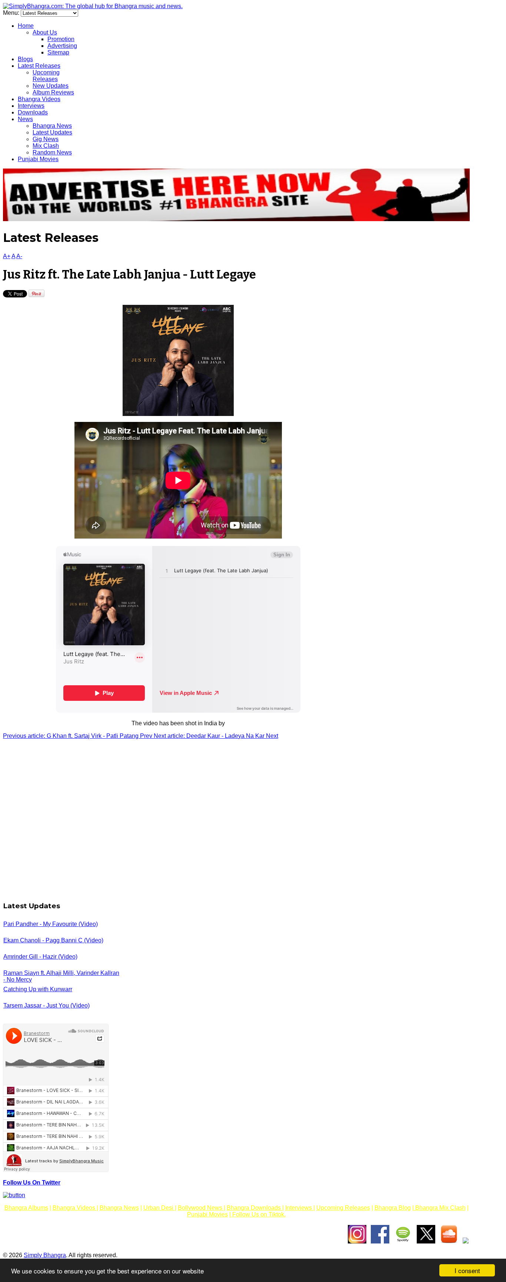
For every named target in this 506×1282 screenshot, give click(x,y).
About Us (45, 32)
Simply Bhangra (45, 1255)
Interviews (31, 106)
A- (19, 256)
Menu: (12, 13)
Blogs (25, 59)
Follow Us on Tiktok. (258, 1214)
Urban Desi (159, 1208)
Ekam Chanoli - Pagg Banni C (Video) (53, 940)
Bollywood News (201, 1208)
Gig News (46, 139)
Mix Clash (46, 146)
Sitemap (58, 52)
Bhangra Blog (392, 1208)
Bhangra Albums (26, 1208)
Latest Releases (39, 66)
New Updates (51, 86)
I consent (467, 1270)
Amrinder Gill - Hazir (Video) (40, 956)
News (25, 119)
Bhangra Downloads (254, 1208)
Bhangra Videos (39, 99)
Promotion (60, 39)
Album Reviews (53, 92)
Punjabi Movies (38, 159)
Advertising (62, 46)
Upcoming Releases (46, 75)
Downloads (33, 112)
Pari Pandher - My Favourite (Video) (50, 924)
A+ (6, 256)
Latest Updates (52, 132)
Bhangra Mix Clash (440, 1208)
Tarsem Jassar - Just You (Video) (46, 1005)
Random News (52, 152)
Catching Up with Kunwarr (37, 989)
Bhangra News (52, 126)
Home (26, 26)
